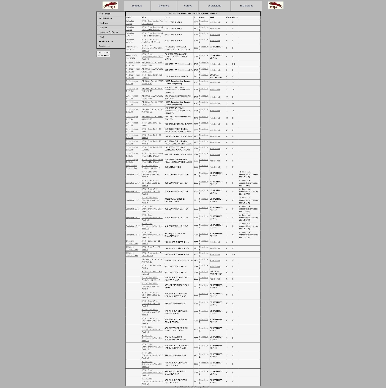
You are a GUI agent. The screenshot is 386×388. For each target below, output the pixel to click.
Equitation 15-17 (133, 174)
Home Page (104, 14)
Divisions (103, 27)
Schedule (136, 5)
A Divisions (214, 5)
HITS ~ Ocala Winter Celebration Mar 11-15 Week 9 (151, 174)
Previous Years (106, 41)
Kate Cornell (215, 22)
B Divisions (246, 5)
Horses (188, 5)
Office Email (103, 52)
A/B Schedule (105, 18)
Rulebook (103, 23)
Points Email (103, 56)
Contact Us (104, 46)
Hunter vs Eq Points (108, 32)
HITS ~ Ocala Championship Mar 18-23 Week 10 (152, 48)
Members (163, 5)
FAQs (101, 37)
